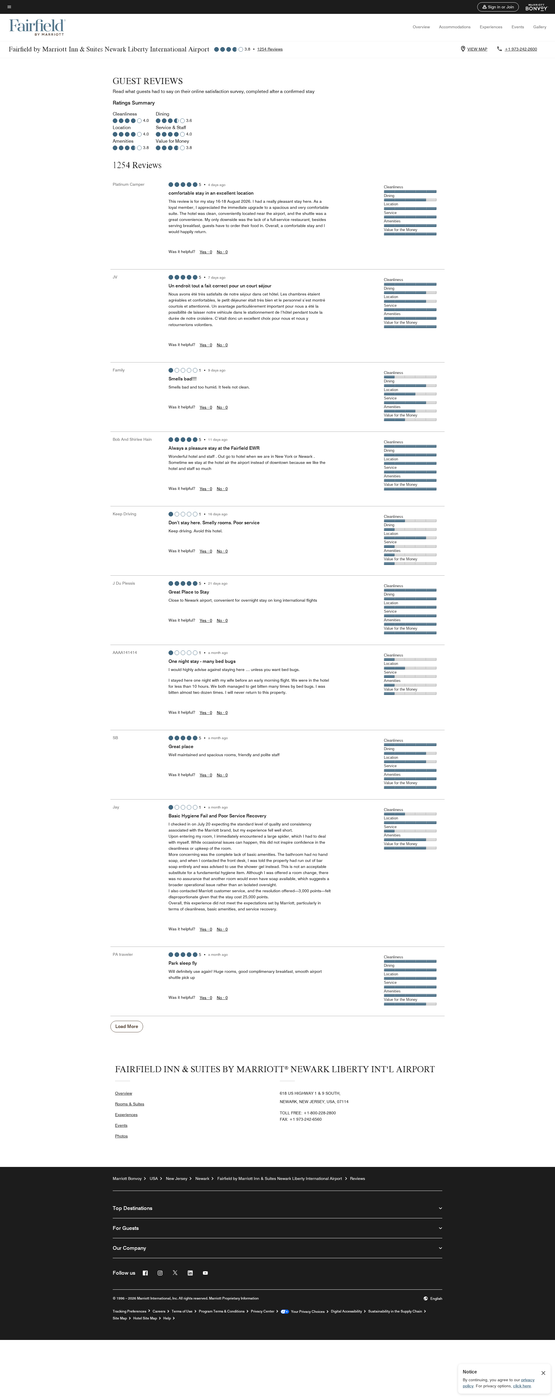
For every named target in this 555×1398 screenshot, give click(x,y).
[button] (498, 7)
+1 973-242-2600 (521, 49)
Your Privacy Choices (307, 1312)
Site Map (120, 1318)
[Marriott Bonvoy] (533, 7)
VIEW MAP (477, 49)
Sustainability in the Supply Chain (395, 1311)
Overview (421, 27)
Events (518, 27)
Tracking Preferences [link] (129, 1311)
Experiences (491, 27)
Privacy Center (262, 1311)
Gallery (539, 27)
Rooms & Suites (129, 1104)
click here (522, 1386)
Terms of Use (182, 1311)
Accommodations (455, 27)
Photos (121, 1136)
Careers (159, 1311)
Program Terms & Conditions (222, 1311)
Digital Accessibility (346, 1311)
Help (167, 1318)
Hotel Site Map (145, 1318)
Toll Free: (308, 1113)
